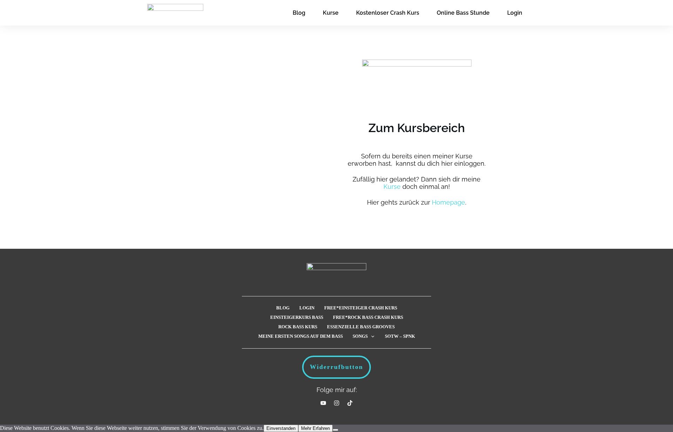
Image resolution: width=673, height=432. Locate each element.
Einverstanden (280, 428)
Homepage (448, 202)
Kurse (392, 186)
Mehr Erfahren (315, 428)
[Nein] (335, 430)
